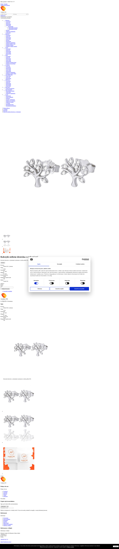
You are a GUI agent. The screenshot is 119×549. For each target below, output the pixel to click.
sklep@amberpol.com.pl (6, 541)
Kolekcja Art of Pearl (10, 63)
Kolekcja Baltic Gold (10, 43)
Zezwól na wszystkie (79, 288)
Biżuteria (6, 20)
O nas (5, 94)
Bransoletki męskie (13, 29)
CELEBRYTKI (7, 74)
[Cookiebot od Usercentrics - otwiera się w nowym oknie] (83, 260)
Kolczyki (8, 22)
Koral (5, 47)
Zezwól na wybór (59, 288)
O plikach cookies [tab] (80, 264)
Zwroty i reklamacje (10, 99)
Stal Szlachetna (7, 89)
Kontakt (5, 521)
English (5, 4)
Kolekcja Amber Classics (11, 46)
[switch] (52, 283)
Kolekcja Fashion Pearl (11, 62)
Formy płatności (9, 97)
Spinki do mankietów (10, 31)
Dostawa (8, 98)
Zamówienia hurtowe (5, 5)
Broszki (7, 30)
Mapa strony (6, 523)
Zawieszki (8, 21)
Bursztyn (6, 34)
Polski (2, 4)
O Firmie (8, 103)
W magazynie (4, 301)
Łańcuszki (8, 32)
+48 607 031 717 (4, 539)
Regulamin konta (9, 104)
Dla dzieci (6, 87)
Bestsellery (5, 520)
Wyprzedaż (5, 518)
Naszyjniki (8, 25)
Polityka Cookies (9, 102)
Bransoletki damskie (13, 27)
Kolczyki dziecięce (10, 88)
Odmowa (40, 288)
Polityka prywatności (10, 100)
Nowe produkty (6, 519)
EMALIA (6, 79)
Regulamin (8, 95)
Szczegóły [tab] (59, 264)
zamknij (115, 546)
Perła (5, 55)
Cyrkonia (6, 65)
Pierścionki (8, 24)
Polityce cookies (70, 547)
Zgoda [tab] (38, 264)
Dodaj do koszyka (5, 288)
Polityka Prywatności (8, 524)
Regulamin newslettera (11, 105)
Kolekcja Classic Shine (11, 73)
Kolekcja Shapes (9, 45)
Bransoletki (9, 26)
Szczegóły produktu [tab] (7, 291)
